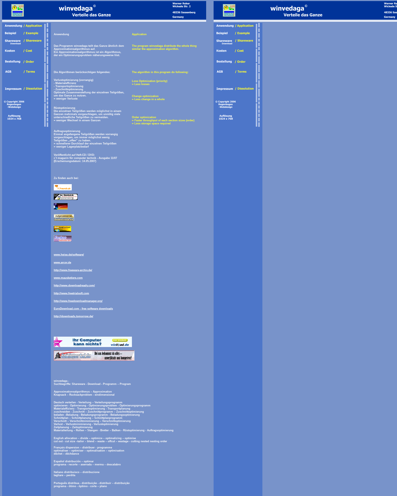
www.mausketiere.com (68, 277)
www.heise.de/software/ (69, 254)
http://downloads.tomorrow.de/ (73, 316)
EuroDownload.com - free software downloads (83, 308)
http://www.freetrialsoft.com (71, 293)
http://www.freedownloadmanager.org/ (78, 301)
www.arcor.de (62, 262)
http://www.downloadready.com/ (74, 285)
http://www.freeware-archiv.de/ (73, 270)
